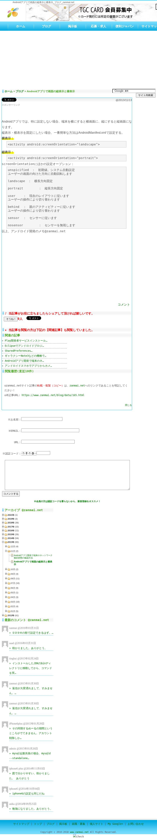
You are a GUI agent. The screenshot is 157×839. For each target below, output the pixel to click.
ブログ (46, 26)
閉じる (128, 405)
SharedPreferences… (18, 350)
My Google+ (115, 823)
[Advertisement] (78, 59)
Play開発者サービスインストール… (26, 340)
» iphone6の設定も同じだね (26, 793)
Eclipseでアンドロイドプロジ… (24, 345)
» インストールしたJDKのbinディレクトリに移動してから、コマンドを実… (30, 668)
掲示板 (72, 26)
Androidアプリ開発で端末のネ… (24, 360)
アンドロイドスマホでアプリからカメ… (28, 365)
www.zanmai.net (79, 832)
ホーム (20, 26)
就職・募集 (78, 823)
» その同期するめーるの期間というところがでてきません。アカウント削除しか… (30, 733)
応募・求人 (98, 26)
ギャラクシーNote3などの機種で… (25, 355)
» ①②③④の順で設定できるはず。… (31, 632)
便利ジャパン (124, 26)
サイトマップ (21, 823)
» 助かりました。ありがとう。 (28, 648)
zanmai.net (77, 385)
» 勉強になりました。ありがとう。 (30, 808)
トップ (38, 823)
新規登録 (82, 501)
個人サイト (96, 823)
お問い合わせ (136, 823)
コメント (124, 304)
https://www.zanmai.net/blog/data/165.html (53, 395)
